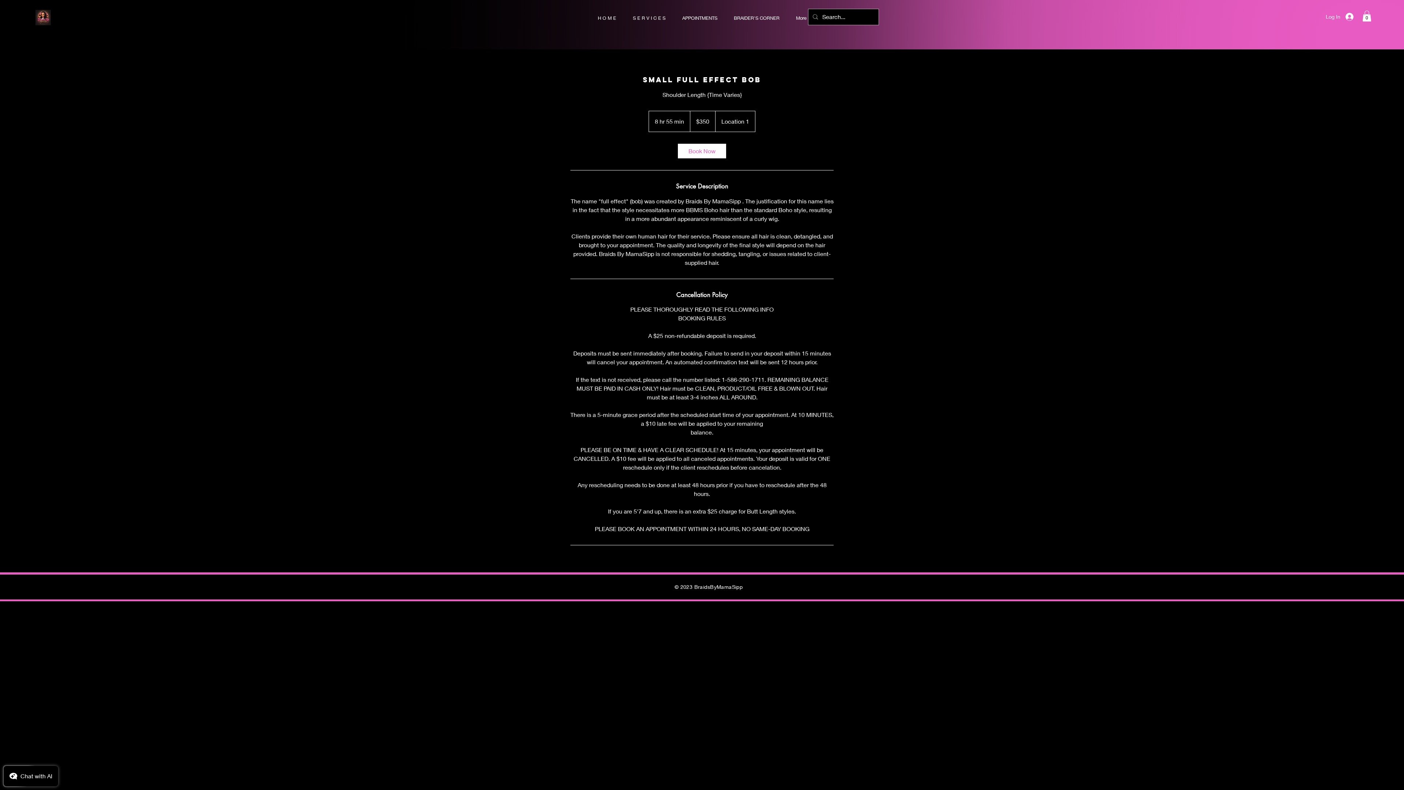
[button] (1366, 16)
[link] (702, 151)
